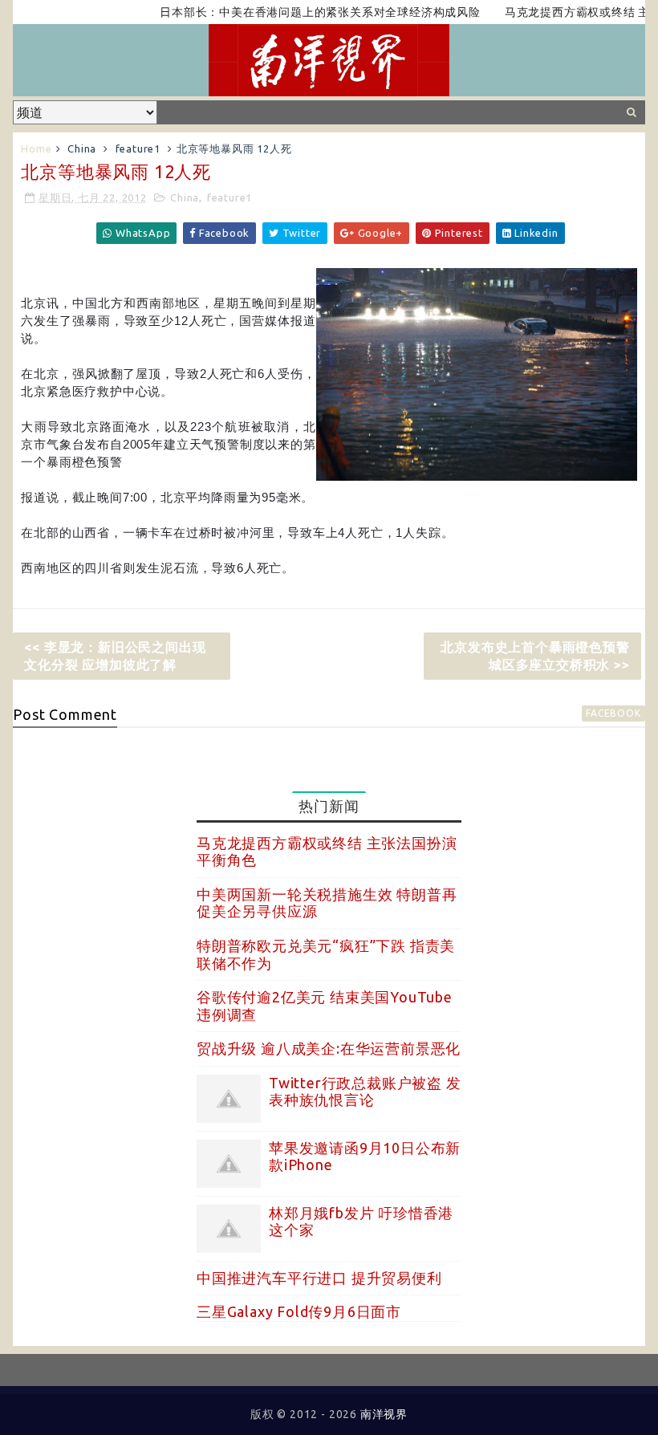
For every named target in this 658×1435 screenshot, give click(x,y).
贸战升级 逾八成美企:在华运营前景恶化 (329, 1048)
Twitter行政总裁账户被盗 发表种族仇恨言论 (365, 1091)
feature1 (138, 148)
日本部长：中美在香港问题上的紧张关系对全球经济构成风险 (303, 12)
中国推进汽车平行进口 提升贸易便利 (319, 1278)
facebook (613, 713)
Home (36, 148)
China (81, 148)
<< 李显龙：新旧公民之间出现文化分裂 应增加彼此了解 (114, 656)
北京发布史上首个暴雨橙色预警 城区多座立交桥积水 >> (535, 656)
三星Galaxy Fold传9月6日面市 (299, 1311)
